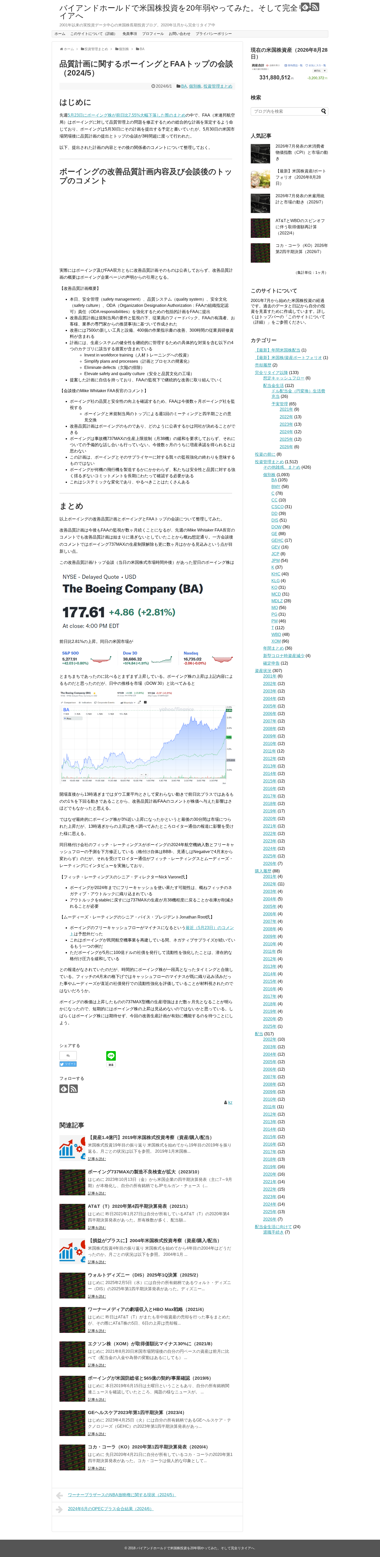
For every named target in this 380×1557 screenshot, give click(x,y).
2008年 (270, 728)
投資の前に (265, 454)
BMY (275, 486)
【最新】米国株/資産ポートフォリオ (288, 357)
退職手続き (273, 1232)
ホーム (60, 34)
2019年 (270, 811)
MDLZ (277, 601)
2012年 (270, 758)
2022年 (286, 417)
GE (274, 533)
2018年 (270, 803)
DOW (276, 527)
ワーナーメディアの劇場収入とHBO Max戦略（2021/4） (147, 1309)
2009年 (270, 736)
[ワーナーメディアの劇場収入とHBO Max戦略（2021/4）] (72, 1320)
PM (274, 621)
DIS (274, 520)
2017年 (270, 796)
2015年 (270, 781)
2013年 (270, 766)
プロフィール (153, 34)
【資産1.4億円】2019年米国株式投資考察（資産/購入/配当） (151, 1137)
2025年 (286, 439)
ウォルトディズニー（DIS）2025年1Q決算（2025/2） (144, 1275)
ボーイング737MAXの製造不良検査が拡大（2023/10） (145, 1171)
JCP (275, 554)
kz (230, 1102)
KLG (275, 581)
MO (274, 607)
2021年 (286, 409)
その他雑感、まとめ (281, 467)
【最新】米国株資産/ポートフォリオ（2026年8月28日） (301, 177)
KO (274, 587)
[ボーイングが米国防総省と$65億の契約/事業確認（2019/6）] (72, 1389)
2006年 (270, 713)
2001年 (270, 676)
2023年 (286, 424)
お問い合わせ (180, 34)
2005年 (270, 706)
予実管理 (279, 404)
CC (274, 500)
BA (184, 86)
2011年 (269, 751)
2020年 (270, 818)
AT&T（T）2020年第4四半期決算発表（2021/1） (139, 1206)
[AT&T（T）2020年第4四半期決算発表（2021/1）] (72, 1217)
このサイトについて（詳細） (93, 34)
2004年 (270, 698)
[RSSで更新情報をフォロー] (315, 7)
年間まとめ (273, 648)
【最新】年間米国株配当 (277, 350)
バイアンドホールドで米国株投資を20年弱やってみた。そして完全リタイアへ (186, 12)
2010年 (270, 743)
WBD (276, 634)
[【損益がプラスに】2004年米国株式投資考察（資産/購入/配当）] (72, 1251)
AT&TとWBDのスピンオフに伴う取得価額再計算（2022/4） (300, 226)
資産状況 (263, 671)
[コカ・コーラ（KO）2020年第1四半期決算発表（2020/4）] (72, 1457)
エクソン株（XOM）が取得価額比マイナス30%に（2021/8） (151, 1343)
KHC (275, 574)
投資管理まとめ (217, 86)
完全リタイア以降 (271, 372)
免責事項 (130, 34)
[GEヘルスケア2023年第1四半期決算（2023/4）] (72, 1423)
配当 (259, 1034)
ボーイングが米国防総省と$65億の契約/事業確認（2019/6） (151, 1378)
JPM (275, 560)
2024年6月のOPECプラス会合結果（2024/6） (111, 1509)
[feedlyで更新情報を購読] (305, 7)
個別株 (195, 86)
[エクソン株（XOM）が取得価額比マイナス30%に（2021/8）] (72, 1354)
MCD (276, 594)
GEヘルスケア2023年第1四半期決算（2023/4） (137, 1412)
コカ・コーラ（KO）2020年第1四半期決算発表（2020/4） (149, 1446)
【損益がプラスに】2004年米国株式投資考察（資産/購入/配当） (155, 1240)
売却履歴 (263, 365)
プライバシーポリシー (214, 34)
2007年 (270, 721)
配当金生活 (273, 385)
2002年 (270, 683)
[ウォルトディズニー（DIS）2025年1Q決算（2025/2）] (72, 1285)
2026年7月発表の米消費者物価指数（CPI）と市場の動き (302, 152)
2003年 (270, 691)
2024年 (286, 432)
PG (274, 614)
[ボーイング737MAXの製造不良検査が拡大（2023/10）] (72, 1182)
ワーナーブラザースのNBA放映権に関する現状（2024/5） (122, 1495)
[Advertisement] (147, 226)
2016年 (270, 788)
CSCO (277, 507)
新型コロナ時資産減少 (284, 656)
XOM (276, 641)
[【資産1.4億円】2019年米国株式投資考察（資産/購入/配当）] (72, 1148)
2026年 (286, 447)
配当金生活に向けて (273, 1227)
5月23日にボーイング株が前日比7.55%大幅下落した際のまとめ (127, 115)
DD (274, 513)
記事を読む (97, 1159)
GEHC (277, 540)
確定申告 (271, 663)
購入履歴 (263, 871)
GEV (275, 547)
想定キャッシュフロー (284, 378)
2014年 (270, 773)
